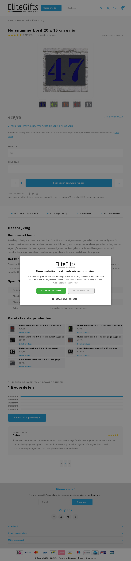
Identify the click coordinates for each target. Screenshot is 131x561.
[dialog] (65, 280)
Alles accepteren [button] (51, 290)
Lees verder (71, 283)
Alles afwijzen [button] (81, 290)
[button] (65, 299)
